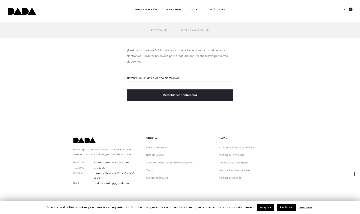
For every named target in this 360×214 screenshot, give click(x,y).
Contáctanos (216, 9)
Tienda (150, 170)
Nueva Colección (145, 9)
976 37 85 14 (101, 167)
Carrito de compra (157, 147)
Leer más (305, 207)
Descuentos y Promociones (234, 170)
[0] (346, 9)
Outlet (194, 9)
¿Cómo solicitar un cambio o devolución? (170, 162)
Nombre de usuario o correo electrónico (153, 78)
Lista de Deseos (155, 155)
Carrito (158, 30)
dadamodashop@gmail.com (111, 183)
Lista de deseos (194, 30)
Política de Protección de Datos (237, 147)
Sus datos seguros (157, 177)
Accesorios (173, 9)
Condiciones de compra (233, 162)
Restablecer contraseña (180, 95)
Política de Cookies (230, 177)
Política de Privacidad (231, 155)
